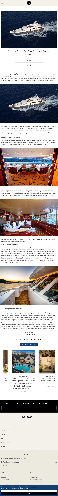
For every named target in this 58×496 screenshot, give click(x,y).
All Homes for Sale (5, 479)
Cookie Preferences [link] (33, 477)
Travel (29, 54)
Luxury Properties (6, 423)
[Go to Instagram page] (30, 454)
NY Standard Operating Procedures (8, 481)
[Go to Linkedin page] (33, 454)
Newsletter (4, 446)
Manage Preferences (29, 490)
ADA (30, 472)
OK (29, 493)
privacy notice (34, 486)
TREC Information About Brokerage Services (10, 484)
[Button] (56, 3)
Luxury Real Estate (33, 376)
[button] (27, 65)
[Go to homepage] (29, 3)
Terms (2, 472)
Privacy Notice (23, 458)
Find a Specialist (6, 427)
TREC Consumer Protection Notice (36, 481)
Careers (3, 430)
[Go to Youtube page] (24, 454)
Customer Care (4, 465)
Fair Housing (3, 474)
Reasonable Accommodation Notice (36, 479)
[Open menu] (2, 3)
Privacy (55, 462)
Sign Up (29, 407)
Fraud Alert (3, 477)
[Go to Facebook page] (27, 454)
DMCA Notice (32, 474)
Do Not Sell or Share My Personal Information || (10, 462)
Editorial (4, 438)
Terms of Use (16, 458)
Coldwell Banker (6, 442)
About (3, 434)
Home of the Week (6, 376)
